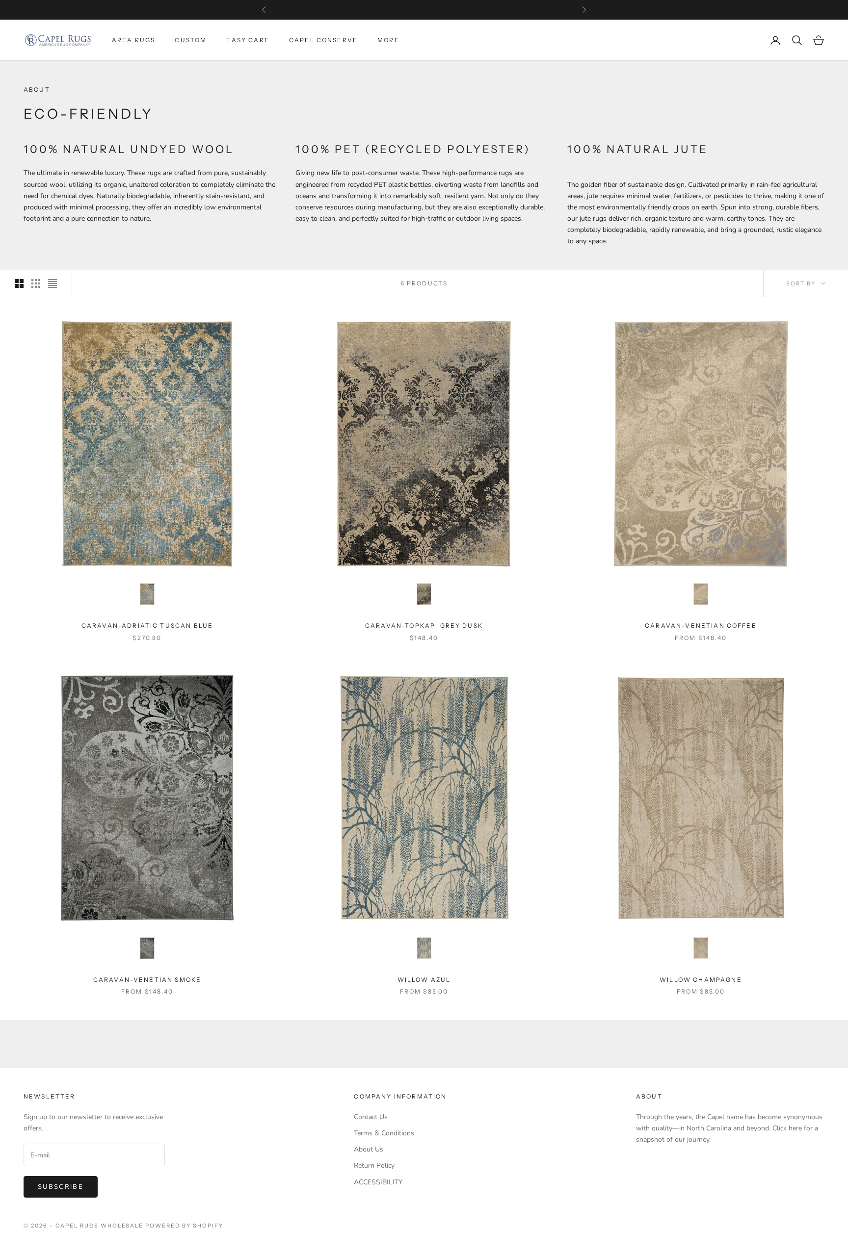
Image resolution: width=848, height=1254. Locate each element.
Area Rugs (133, 40)
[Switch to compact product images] (52, 283)
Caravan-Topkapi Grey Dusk (424, 625)
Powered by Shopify (184, 1225)
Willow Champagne (701, 979)
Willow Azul (424, 979)
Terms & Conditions (384, 1133)
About (649, 1096)
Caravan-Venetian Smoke (147, 979)
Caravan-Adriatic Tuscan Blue (147, 625)
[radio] (147, 594)
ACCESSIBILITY (378, 1182)
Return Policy (374, 1165)
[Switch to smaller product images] (35, 283)
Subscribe (60, 1186)
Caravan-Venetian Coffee (701, 625)
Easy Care (247, 40)
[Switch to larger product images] (19, 283)
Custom (191, 40)
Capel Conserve (323, 40)
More (388, 40)
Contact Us (371, 1117)
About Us (368, 1149)
